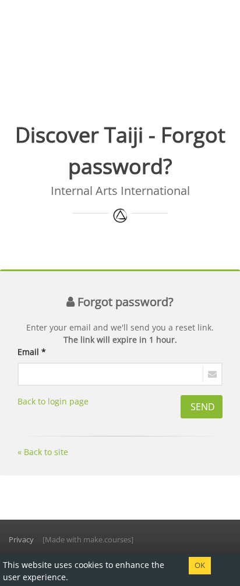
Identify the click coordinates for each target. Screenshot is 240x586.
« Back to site (42, 451)
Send (202, 406)
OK (200, 565)
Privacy (21, 539)
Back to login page (53, 401)
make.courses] (108, 539)
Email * (31, 351)
